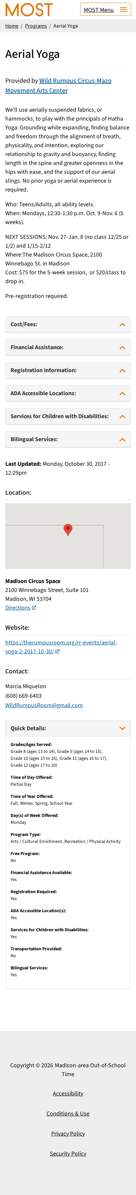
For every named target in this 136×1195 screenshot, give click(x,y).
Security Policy (68, 1154)
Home (11, 26)
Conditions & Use (68, 1114)
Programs (36, 26)
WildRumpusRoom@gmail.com (44, 705)
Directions (17, 608)
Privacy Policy (68, 1134)
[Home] (29, 10)
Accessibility (68, 1094)
